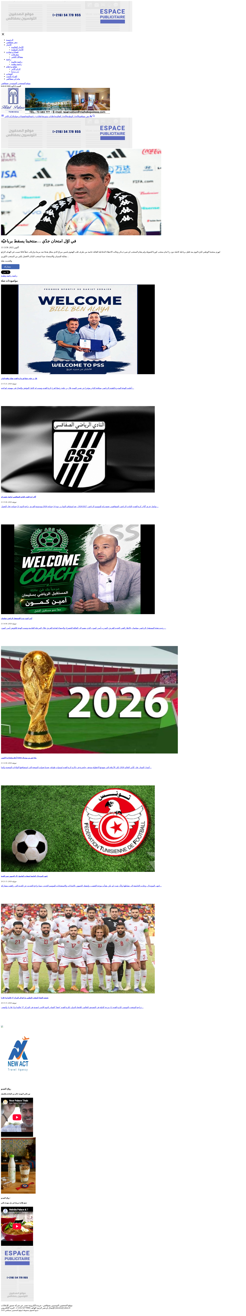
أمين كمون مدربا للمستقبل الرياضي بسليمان (16, 618)
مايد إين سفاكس (13, 79)
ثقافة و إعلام (11, 67)
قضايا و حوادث (12, 52)
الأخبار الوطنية (17, 50)
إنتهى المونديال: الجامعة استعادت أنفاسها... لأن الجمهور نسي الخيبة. (24, 876)
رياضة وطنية (16, 64)
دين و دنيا (15, 71)
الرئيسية (9, 40)
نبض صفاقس (11, 42)
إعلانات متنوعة (48, 116)
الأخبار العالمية (17, 47)
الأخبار (8, 45)
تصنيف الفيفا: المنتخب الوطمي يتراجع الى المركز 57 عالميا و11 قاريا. (25, 998)
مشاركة (7, 267)
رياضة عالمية (16, 62)
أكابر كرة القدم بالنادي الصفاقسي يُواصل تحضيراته (18, 497)
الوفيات (9, 74)
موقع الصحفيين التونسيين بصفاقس (15, 83)
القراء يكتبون (11, 76)
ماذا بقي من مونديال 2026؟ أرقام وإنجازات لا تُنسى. (19, 758)
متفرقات (15, 54)
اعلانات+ (38, 116)
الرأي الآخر (15, 69)
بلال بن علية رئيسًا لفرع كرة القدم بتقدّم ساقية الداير (19, 378)
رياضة (8, 59)
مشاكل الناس (17, 57)
